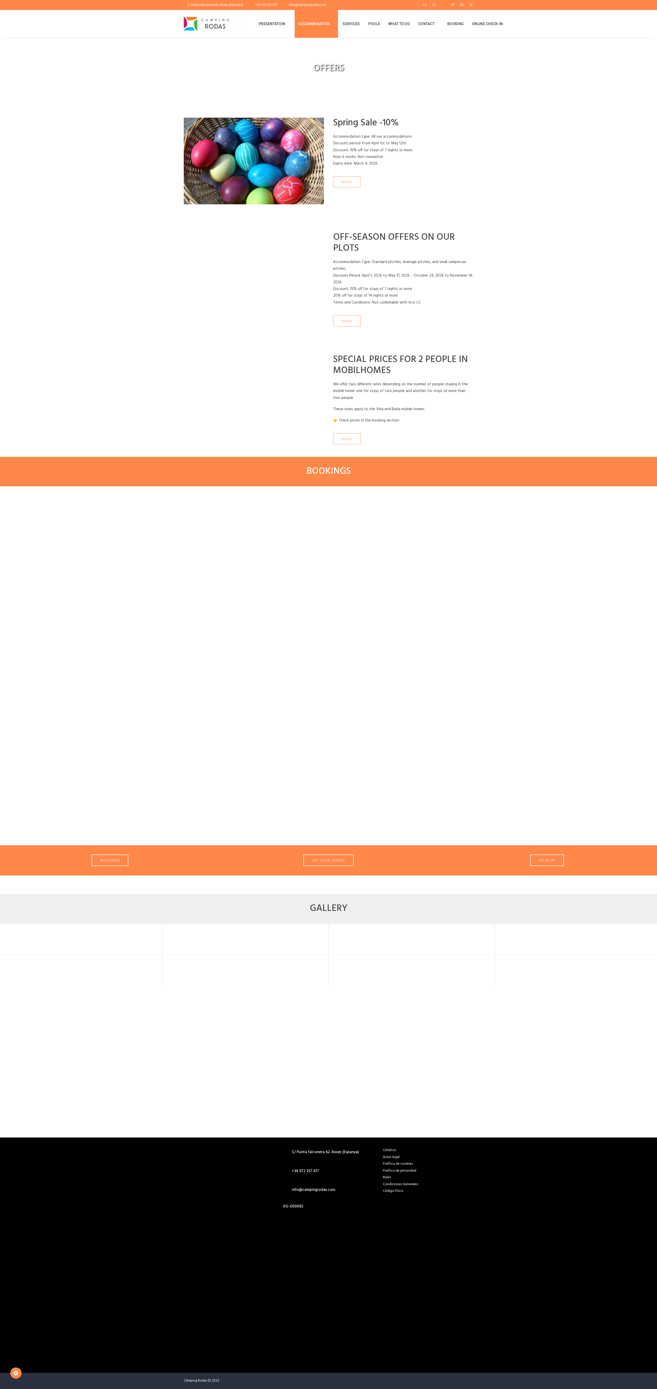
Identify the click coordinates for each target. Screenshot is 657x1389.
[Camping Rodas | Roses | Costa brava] (213, 24)
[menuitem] (426, 5)
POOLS (374, 24)
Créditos (389, 1150)
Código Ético (393, 1191)
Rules (387, 1177)
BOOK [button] (347, 182)
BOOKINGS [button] (110, 860)
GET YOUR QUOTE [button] (328, 860)
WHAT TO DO (399, 24)
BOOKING (455, 24)
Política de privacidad (399, 1171)
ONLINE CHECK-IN (487, 24)
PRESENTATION (272, 24)
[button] (558, 23)
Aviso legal (391, 1157)
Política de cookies (398, 1164)
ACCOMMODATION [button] (314, 24)
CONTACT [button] (426, 24)
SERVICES (351, 24)
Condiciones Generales (400, 1184)
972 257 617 (547, 860)
